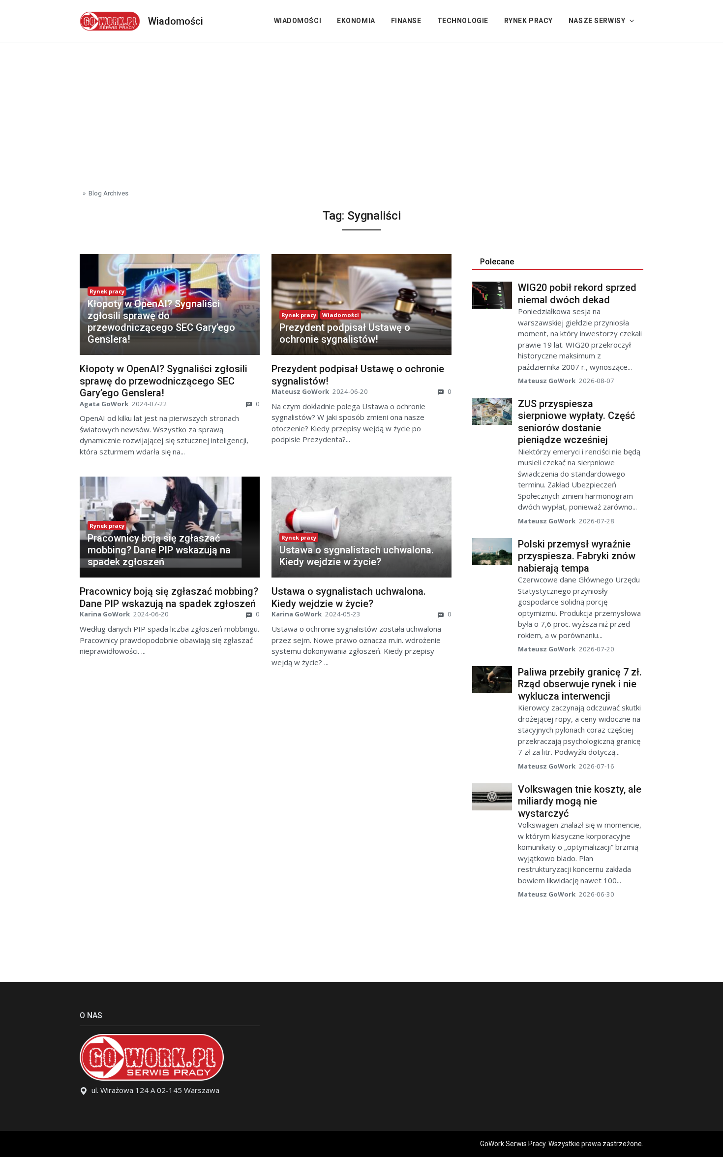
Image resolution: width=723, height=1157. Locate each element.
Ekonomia (356, 21)
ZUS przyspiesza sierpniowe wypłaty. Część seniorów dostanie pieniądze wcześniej (576, 422)
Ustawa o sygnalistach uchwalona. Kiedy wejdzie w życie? (356, 556)
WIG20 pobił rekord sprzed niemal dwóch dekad (577, 294)
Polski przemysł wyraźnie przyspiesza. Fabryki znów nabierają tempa (576, 556)
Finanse (406, 21)
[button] (170, 321)
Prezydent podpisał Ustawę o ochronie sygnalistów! (344, 333)
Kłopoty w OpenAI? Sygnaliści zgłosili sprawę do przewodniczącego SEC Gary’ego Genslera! (161, 321)
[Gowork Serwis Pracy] (110, 20)
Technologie (462, 21)
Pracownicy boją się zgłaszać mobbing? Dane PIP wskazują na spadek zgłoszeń (159, 550)
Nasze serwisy (597, 21)
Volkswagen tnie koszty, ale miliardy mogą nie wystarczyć (579, 801)
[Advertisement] (361, 111)
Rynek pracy (528, 21)
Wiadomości (175, 21)
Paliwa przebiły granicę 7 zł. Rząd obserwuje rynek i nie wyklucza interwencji (580, 684)
